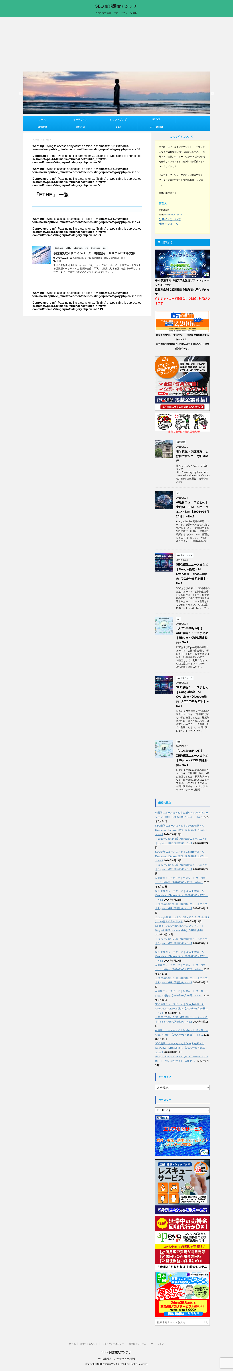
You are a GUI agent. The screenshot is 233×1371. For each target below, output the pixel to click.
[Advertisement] (116, 44)
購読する (167, 242)
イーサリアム (80, 119)
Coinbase (78, 257)
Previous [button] (20, 93)
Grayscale (114, 257)
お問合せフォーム (137, 1344)
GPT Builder (156, 126)
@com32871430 (173, 214)
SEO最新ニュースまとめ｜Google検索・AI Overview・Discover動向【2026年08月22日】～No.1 (193, 697)
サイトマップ (157, 1344)
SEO (118, 126)
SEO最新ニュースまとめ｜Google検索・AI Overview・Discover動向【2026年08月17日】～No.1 (181, 895)
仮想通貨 (80, 126)
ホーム (42, 119)
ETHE (87, 257)
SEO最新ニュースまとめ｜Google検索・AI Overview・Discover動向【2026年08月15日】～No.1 (181, 1048)
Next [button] (212, 93)
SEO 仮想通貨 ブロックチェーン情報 (116, 1358)
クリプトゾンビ (118, 119)
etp (105, 257)
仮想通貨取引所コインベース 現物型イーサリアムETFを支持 (94, 253)
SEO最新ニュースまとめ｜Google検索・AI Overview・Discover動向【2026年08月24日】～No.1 (193, 574)
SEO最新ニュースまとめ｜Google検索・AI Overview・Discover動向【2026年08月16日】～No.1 (181, 1008)
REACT (156, 119)
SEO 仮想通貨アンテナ (116, 6)
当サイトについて (89, 1344)
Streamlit (42, 126)
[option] (116, 93)
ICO (59, 261)
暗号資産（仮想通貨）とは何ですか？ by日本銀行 (192, 456)
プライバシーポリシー (113, 1344)
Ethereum (97, 257)
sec (123, 257)
